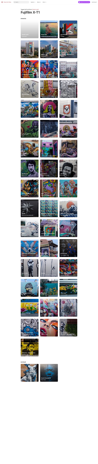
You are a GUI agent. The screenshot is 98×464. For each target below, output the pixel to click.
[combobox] (21, 2)
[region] (49, 405)
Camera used (35, 9)
